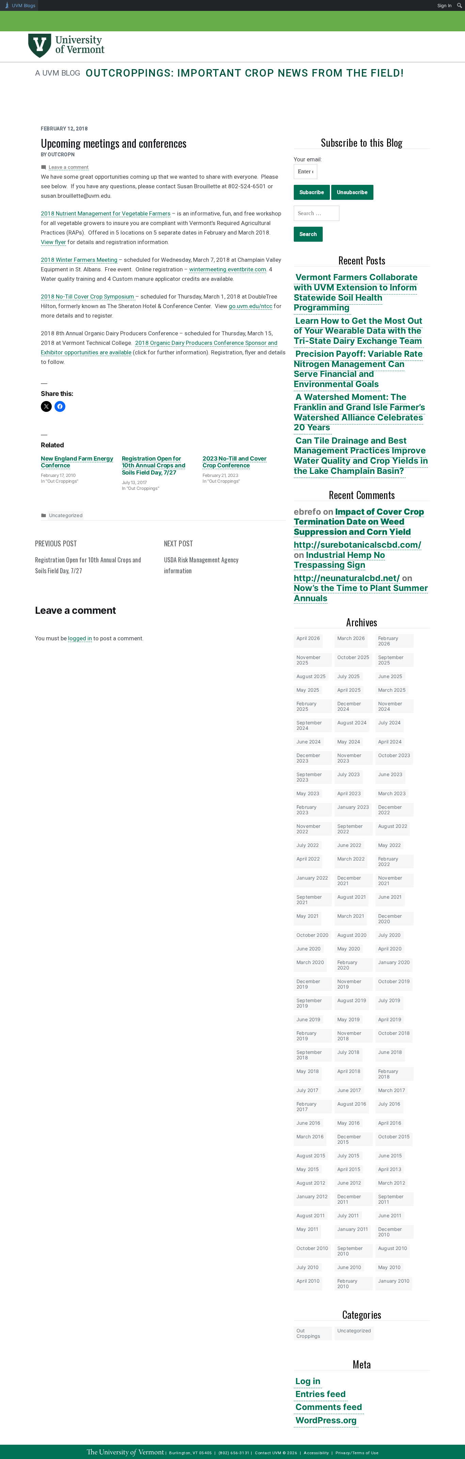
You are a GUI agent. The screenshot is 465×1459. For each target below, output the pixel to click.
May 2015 (307, 1169)
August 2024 (352, 722)
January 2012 (311, 1196)
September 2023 (309, 777)
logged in (80, 638)
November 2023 (349, 758)
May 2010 (389, 1267)
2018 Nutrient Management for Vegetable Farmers (106, 213)
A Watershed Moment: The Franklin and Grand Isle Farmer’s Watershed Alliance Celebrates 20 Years (359, 412)
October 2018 (394, 1033)
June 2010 (349, 1267)
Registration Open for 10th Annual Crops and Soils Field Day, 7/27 (154, 465)
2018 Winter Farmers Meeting (79, 259)
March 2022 (351, 859)
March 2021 (350, 916)
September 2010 (350, 1250)
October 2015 (394, 1136)
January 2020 (394, 962)
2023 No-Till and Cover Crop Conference (235, 462)
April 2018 (348, 1071)
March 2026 (351, 638)
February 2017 (306, 1106)
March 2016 (310, 1136)
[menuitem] (459, 5)
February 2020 (347, 965)
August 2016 (351, 1104)
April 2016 (389, 1123)
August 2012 (310, 1183)
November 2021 (390, 880)
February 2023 (306, 809)
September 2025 (391, 660)
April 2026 (308, 638)
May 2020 (348, 948)
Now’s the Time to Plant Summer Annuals (361, 593)
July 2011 (348, 1215)
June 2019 (308, 1019)
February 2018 (388, 1073)
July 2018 (348, 1052)
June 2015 (390, 1155)
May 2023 (307, 793)
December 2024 (349, 706)
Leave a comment (69, 167)
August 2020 (352, 935)
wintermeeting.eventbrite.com (227, 269)
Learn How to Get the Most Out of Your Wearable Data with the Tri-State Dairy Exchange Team (358, 331)
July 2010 (307, 1267)
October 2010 (312, 1248)
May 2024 (348, 741)
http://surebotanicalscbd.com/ (357, 545)
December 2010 (390, 1231)
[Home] (66, 55)
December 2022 (390, 809)
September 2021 (309, 899)
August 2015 (310, 1155)
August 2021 (351, 897)
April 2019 (389, 1019)
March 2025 (392, 690)
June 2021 (390, 897)
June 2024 (308, 741)
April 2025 (349, 690)
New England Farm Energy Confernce (77, 462)
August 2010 (392, 1248)
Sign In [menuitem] (444, 5)
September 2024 (309, 725)
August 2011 (310, 1215)
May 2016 (348, 1123)
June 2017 (349, 1090)
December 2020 (390, 918)
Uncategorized (354, 1330)
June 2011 (390, 1215)
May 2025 (307, 690)
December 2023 (308, 758)
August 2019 (351, 1000)
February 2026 (388, 640)
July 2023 (348, 774)
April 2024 (390, 741)
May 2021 (307, 916)
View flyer (53, 242)
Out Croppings (308, 1333)
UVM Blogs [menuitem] (23, 5)
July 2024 (389, 722)
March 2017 (391, 1090)
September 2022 (350, 828)
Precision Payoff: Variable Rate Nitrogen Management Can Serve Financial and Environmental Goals (358, 369)
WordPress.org (326, 1420)
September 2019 (309, 1003)
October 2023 (394, 755)
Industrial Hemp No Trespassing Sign (339, 560)
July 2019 (389, 1000)
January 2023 (353, 807)
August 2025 (311, 676)
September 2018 (309, 1054)
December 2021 (349, 880)
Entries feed (320, 1394)
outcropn (61, 154)
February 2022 (388, 861)
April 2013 (389, 1169)
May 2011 (307, 1229)
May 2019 (348, 1019)
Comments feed (328, 1407)
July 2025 (348, 676)
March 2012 (391, 1183)
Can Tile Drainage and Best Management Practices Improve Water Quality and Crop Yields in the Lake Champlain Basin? (361, 455)
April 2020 (390, 948)
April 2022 (308, 859)
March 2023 (392, 793)
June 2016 (308, 1123)
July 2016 (389, 1104)
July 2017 (307, 1090)
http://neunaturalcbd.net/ (347, 578)
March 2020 (310, 962)
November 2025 (308, 660)
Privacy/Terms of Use (357, 1452)
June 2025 (390, 676)
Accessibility (316, 1452)
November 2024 (390, 706)
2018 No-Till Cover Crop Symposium (88, 296)
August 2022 (392, 826)
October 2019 (394, 981)
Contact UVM (268, 1452)
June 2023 (390, 774)
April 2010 (308, 1281)
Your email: (308, 159)
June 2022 (349, 845)
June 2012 (349, 1183)
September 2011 (391, 1199)
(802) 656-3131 (234, 1452)
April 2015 (348, 1169)
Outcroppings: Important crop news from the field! (244, 73)
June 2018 (390, 1052)
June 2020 (308, 948)
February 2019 (306, 1035)
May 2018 (307, 1071)
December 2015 (349, 1139)
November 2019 (349, 984)
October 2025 (353, 657)
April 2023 (349, 793)
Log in (307, 1381)
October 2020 (312, 935)
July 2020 (389, 935)
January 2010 (394, 1281)
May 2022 (389, 845)
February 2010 (347, 1283)
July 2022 (307, 845)
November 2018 (349, 1035)
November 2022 (308, 828)
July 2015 (348, 1155)
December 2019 (308, 984)
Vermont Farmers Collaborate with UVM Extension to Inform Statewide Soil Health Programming (356, 292)
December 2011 (349, 1199)
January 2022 (312, 878)
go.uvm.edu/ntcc (250, 306)
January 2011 (352, 1229)
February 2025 (306, 706)
